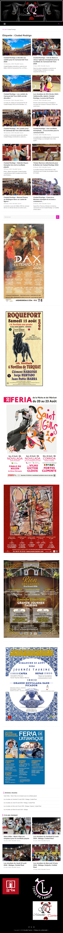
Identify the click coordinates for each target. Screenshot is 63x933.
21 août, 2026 (37, 840)
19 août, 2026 (37, 869)
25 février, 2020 (8, 203)
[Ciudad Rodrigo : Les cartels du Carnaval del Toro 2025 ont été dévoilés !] (16, 83)
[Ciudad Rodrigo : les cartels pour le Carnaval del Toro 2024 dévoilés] (16, 117)
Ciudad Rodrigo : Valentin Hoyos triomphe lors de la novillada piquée (16, 165)
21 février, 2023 (37, 134)
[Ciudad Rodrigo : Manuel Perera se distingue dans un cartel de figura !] (16, 186)
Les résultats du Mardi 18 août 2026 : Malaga (16, 809)
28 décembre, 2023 (9, 132)
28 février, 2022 (8, 169)
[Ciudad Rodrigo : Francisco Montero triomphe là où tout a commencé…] (46, 186)
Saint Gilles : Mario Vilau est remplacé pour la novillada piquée (20, 796)
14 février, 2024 (37, 100)
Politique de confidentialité (40, 930)
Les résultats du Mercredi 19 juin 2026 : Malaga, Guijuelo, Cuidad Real (22, 806)
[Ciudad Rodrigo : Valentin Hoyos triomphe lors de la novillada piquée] (16, 152)
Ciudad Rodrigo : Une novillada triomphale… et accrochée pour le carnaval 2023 (46, 130)
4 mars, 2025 (36, 66)
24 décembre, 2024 (9, 100)
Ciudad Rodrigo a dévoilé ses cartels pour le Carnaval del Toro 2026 (16, 60)
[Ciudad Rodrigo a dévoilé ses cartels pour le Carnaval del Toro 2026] (16, 47)
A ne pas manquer (11, 815)
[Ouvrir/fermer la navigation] (4, 24)
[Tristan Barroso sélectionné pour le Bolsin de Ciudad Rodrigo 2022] (46, 152)
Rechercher (57, 217)
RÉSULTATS (36, 53)
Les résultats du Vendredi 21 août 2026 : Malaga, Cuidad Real (20, 799)
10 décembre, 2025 (9, 64)
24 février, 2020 (37, 203)
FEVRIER (36, 124)
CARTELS (6, 53)
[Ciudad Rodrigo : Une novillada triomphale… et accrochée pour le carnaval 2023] (46, 117)
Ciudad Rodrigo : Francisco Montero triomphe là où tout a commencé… (44, 199)
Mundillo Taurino (19, 64)
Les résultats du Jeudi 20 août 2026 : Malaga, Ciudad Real (19, 802)
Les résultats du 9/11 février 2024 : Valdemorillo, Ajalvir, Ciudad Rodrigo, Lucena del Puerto (46, 96)
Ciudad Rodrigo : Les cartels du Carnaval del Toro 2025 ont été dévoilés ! (16, 96)
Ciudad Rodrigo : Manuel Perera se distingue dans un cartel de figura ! (16, 199)
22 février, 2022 (37, 167)
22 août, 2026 (7, 840)
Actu (5, 832)
